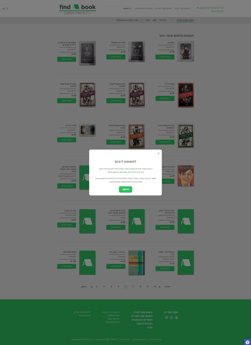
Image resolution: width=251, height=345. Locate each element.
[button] (247, 342)
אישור (125, 189)
